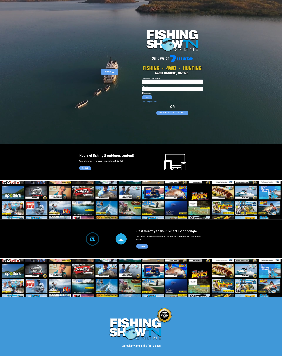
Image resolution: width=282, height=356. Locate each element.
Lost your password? (149, 102)
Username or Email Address (151, 79)
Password (145, 86)
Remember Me (148, 93)
